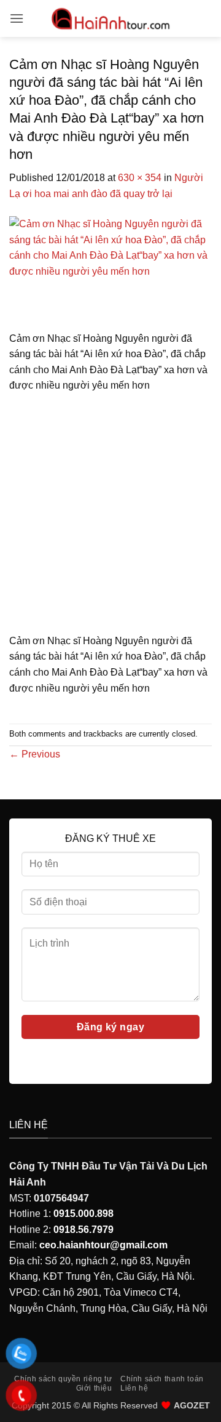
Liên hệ (134, 1388)
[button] (16, 18)
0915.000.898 (83, 1213)
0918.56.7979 (83, 1229)
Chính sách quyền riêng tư (63, 1379)
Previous (34, 754)
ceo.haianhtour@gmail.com (103, 1245)
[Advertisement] (110, 517)
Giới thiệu (94, 1388)
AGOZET (192, 1405)
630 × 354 (139, 177)
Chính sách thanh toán (162, 1379)
